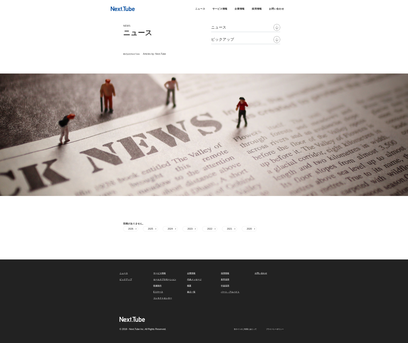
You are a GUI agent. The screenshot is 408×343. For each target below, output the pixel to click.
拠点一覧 (191, 292)
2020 (249, 228)
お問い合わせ (276, 8)
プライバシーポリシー (275, 329)
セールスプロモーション (164, 279)
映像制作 (157, 285)
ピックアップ (222, 39)
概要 (189, 285)
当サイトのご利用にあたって (245, 329)
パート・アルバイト (230, 292)
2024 (170, 228)
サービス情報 (220, 8)
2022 (209, 228)
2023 (190, 228)
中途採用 (225, 285)
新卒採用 (225, 279)
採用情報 (257, 8)
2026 (130, 228)
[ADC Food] (123, 8)
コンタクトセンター (162, 298)
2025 (150, 228)
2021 (229, 228)
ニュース (200, 8)
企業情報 (240, 8)
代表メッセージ (194, 279)
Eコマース (158, 292)
